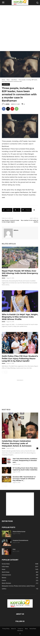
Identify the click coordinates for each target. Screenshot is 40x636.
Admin (7, 104)
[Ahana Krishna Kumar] (6, 534)
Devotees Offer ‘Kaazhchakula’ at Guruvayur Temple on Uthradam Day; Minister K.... (24, 478)
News (8, 79)
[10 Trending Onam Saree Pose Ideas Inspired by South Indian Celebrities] (6, 470)
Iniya (14, 549)
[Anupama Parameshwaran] (6, 542)
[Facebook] (4, 109)
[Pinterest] (12, 109)
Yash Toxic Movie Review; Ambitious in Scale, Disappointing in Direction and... (25, 460)
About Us (13, 628)
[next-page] (6, 372)
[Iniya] (6, 551)
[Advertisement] (20, 26)
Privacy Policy (5, 628)
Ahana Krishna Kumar (19, 531)
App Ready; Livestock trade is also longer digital (10, 221)
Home (3, 79)
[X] (8, 109)
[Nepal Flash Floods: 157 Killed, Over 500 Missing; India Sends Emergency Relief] (20, 257)
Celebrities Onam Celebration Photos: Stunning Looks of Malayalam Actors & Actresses (16, 443)
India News (14, 79)
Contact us (20, 628)
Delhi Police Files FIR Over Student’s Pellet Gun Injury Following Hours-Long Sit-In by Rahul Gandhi (20, 358)
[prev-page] (3, 372)
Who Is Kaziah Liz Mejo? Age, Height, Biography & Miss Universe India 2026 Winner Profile (20, 316)
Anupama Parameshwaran (20, 540)
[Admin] (3, 104)
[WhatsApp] (16, 109)
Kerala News (33, 628)
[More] (34, 210)
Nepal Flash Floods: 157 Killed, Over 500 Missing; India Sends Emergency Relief (20, 273)
